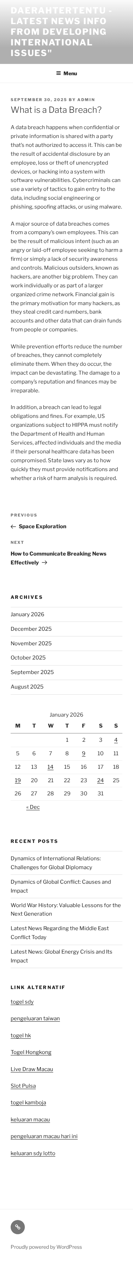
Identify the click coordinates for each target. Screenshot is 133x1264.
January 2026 (27, 614)
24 (100, 780)
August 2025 (27, 687)
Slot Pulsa (23, 1086)
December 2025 (31, 629)
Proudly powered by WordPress (46, 1247)
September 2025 (32, 672)
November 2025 (31, 643)
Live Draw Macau (32, 1069)
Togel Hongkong (31, 1052)
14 (51, 767)
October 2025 (28, 658)
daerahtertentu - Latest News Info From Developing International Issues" (61, 31)
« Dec (33, 807)
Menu (70, 73)
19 (18, 780)
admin (86, 99)
